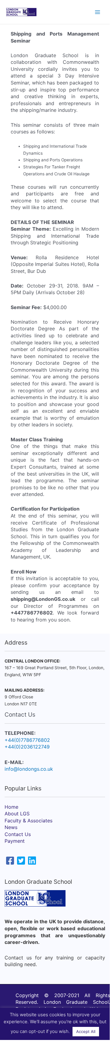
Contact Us (18, 834)
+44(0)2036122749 (27, 747)
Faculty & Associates (28, 821)
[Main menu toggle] (98, 12)
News (11, 827)
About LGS (17, 814)
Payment (15, 841)
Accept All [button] (85, 1031)
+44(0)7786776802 (27, 740)
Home (11, 807)
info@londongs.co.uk (29, 769)
